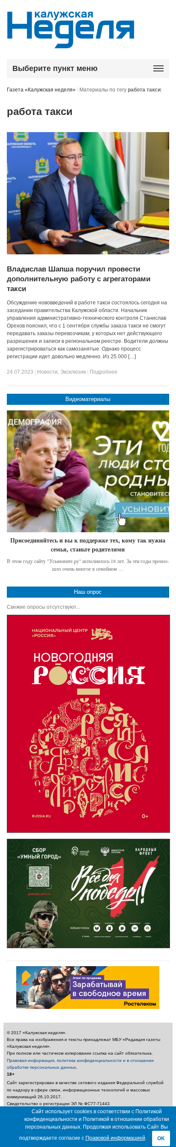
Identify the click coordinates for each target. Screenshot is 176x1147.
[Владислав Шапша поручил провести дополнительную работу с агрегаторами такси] (88, 253)
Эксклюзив (73, 372)
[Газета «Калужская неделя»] (71, 43)
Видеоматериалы (87, 399)
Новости (47, 372)
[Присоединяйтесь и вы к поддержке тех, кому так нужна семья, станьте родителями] (88, 471)
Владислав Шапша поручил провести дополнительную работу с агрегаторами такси (78, 279)
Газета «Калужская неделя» (41, 90)
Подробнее (103, 372)
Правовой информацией (115, 1138)
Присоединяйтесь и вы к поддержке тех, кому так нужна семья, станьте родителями (87, 545)
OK (161, 1138)
